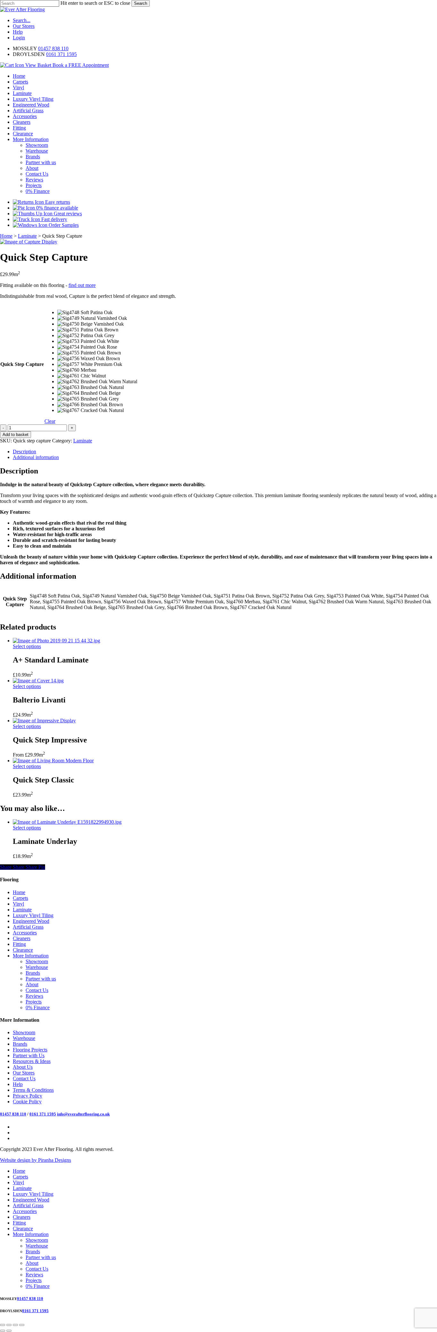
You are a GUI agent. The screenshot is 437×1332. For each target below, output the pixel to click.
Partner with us (41, 978)
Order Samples (63, 225)
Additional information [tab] (36, 457)
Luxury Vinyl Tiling (33, 915)
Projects (34, 1001)
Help (18, 1084)
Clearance (23, 950)
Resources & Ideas (32, 1061)
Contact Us (37, 990)
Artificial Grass (28, 927)
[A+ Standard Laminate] (56, 640)
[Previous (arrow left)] (2, 1331)
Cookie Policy (27, 1101)
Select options (27, 646)
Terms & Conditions (33, 1090)
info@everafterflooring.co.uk (83, 1114)
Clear (49, 421)
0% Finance (38, 1007)
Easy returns (57, 202)
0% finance (56, 207)
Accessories (25, 932)
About (32, 984)
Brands (33, 973)
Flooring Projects (30, 1049)
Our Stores (24, 1072)
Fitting (19, 944)
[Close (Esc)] (21, 1325)
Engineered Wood (31, 921)
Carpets (20, 898)
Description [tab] (24, 451)
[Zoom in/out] (2, 1325)
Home (6, 236)
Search (140, 3)
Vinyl (18, 904)
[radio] (97, 312)
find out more (82, 285)
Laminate (27, 236)
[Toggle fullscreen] (9, 1325)
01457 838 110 (53, 48)
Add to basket (15, 434)
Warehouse (37, 967)
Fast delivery (53, 219)
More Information (31, 955)
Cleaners (21, 938)
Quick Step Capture (22, 364)
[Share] (15, 1325)
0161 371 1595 (61, 54)
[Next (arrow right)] (9, 1331)
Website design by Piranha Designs (35, 1160)
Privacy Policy (27, 1095)
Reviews (34, 996)
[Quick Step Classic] (53, 760)
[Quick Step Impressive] (44, 720)
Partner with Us (28, 1055)
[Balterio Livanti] (38, 680)
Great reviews (67, 213)
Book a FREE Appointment (80, 65)
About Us (23, 1067)
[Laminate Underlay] (67, 822)
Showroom (37, 961)
